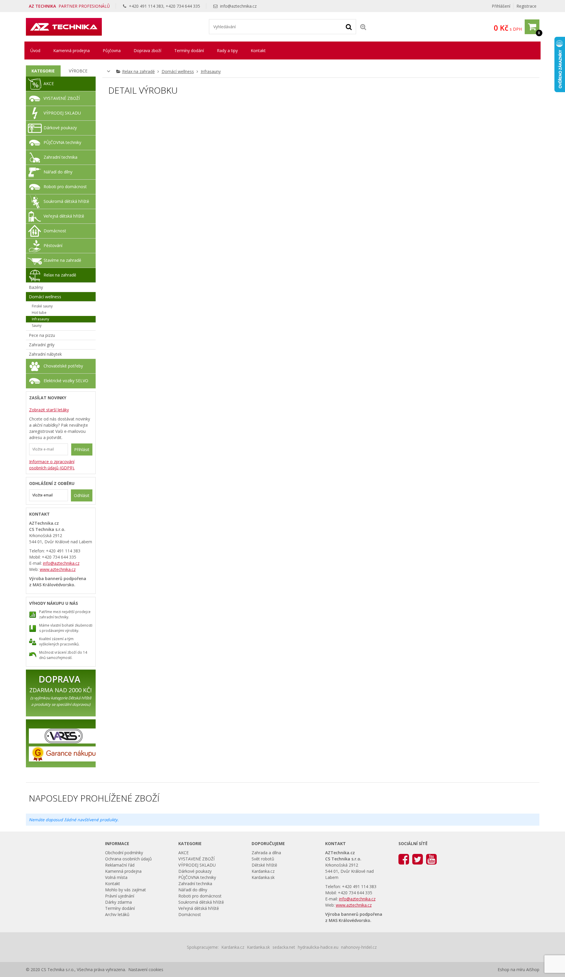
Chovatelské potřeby (63, 366)
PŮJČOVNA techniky (62, 142)
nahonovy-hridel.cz (359, 947)
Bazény (36, 287)
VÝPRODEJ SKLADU (62, 113)
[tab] (43, 71)
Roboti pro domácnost (65, 186)
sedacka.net (283, 947)
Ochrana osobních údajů (128, 859)
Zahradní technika (60, 157)
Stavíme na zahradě (62, 260)
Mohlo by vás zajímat (125, 889)
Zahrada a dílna (266, 852)
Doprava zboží (147, 50)
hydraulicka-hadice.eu (318, 947)
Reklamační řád (119, 865)
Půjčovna (112, 50)
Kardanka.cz (263, 871)
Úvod (35, 50)
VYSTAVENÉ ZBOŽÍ (62, 98)
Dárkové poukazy (60, 127)
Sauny (36, 325)
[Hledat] (349, 26)
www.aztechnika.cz (58, 569)
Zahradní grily (41, 344)
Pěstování (53, 245)
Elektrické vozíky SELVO (66, 380)
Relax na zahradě (138, 71)
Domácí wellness (178, 71)
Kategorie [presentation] (43, 71)
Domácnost (55, 231)
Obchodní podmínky (124, 852)
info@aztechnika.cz (238, 6)
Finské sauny (42, 306)
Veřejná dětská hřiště (64, 216)
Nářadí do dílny (58, 172)
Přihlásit (81, 449)
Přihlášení (501, 6)
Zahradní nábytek (45, 354)
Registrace (526, 6)
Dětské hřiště (264, 865)
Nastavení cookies (145, 969)
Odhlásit (81, 495)
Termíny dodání (189, 50)
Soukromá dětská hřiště (66, 201)
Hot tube (39, 312)
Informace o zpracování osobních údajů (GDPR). (52, 465)
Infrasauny (211, 71)
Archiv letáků (117, 914)
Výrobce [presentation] (78, 71)
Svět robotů (263, 859)
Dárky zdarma (118, 902)
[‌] (403, 858)
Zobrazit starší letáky (49, 410)
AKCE (49, 83)
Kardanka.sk (263, 877)
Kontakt (258, 50)
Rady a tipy (227, 50)
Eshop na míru (511, 969)
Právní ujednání (119, 896)
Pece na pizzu (42, 335)
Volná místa (116, 877)
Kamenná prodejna (71, 50)
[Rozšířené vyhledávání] (363, 27)
